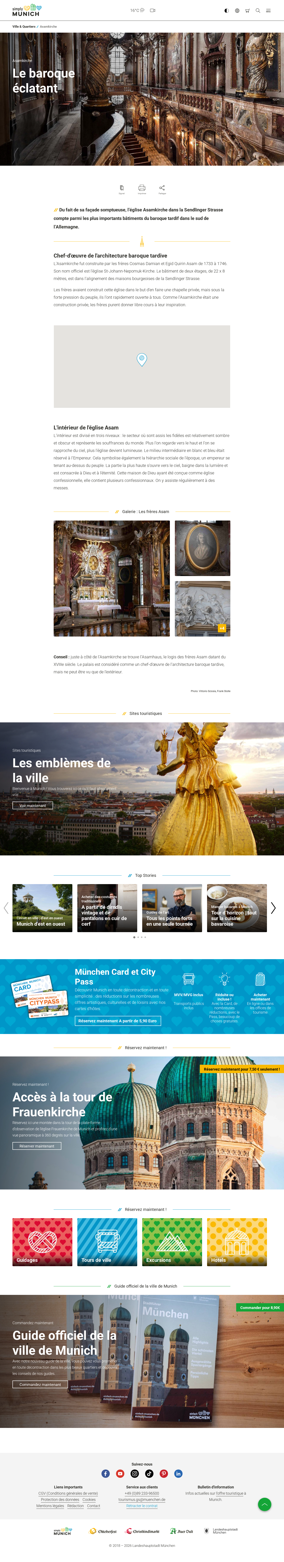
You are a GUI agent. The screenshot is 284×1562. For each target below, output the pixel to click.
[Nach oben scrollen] (264, 1504)
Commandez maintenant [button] (40, 1384)
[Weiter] (273, 908)
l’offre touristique (229, 1493)
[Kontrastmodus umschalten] (226, 10)
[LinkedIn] (178, 1473)
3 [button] (141, 937)
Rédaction (75, 1506)
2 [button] (138, 937)
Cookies (89, 1499)
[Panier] (247, 10)
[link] (24, 26)
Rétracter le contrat (142, 1506)
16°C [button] (134, 10)
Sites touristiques (146, 713)
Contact (93, 1506)
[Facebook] (105, 1473)
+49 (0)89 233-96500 (142, 1493)
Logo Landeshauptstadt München (221, 1531)
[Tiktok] (149, 1473)
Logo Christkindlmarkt (142, 1531)
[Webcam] (152, 10)
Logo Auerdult (181, 1531)
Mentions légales (50, 1506)
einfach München (28, 9)
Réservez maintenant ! (146, 1047)
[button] (268, 10)
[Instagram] (135, 1473)
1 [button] (134, 937)
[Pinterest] (164, 1473)
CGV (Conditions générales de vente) (68, 1493)
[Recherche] (258, 10)
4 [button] (145, 937)
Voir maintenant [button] (33, 805)
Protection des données (60, 1499)
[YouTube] (120, 1473)
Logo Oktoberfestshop (102, 1531)
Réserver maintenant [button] (37, 1146)
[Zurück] (6, 908)
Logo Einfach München (63, 1531)
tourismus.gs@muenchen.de (142, 1499)
